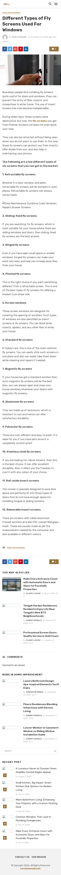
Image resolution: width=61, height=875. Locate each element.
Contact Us (22, 857)
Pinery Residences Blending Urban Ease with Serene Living (40, 708)
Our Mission (39, 857)
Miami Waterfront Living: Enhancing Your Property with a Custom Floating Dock (36, 803)
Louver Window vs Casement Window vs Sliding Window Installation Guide (40, 731)
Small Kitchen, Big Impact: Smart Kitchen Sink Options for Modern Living (34, 786)
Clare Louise (33, 593)
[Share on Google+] (15, 49)
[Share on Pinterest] (20, 49)
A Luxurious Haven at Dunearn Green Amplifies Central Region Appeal (36, 770)
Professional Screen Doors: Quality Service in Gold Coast (40, 634)
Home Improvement (11, 13)
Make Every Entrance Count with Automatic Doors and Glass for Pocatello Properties (40, 584)
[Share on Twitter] (10, 49)
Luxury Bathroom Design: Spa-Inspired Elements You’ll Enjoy (41, 684)
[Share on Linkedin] (26, 49)
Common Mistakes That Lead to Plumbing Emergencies (33, 818)
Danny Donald (34, 620)
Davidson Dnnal (35, 692)
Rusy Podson (19, 37)
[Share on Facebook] (4, 49)
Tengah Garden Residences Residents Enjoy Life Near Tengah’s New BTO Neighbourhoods (40, 610)
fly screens (40, 120)
